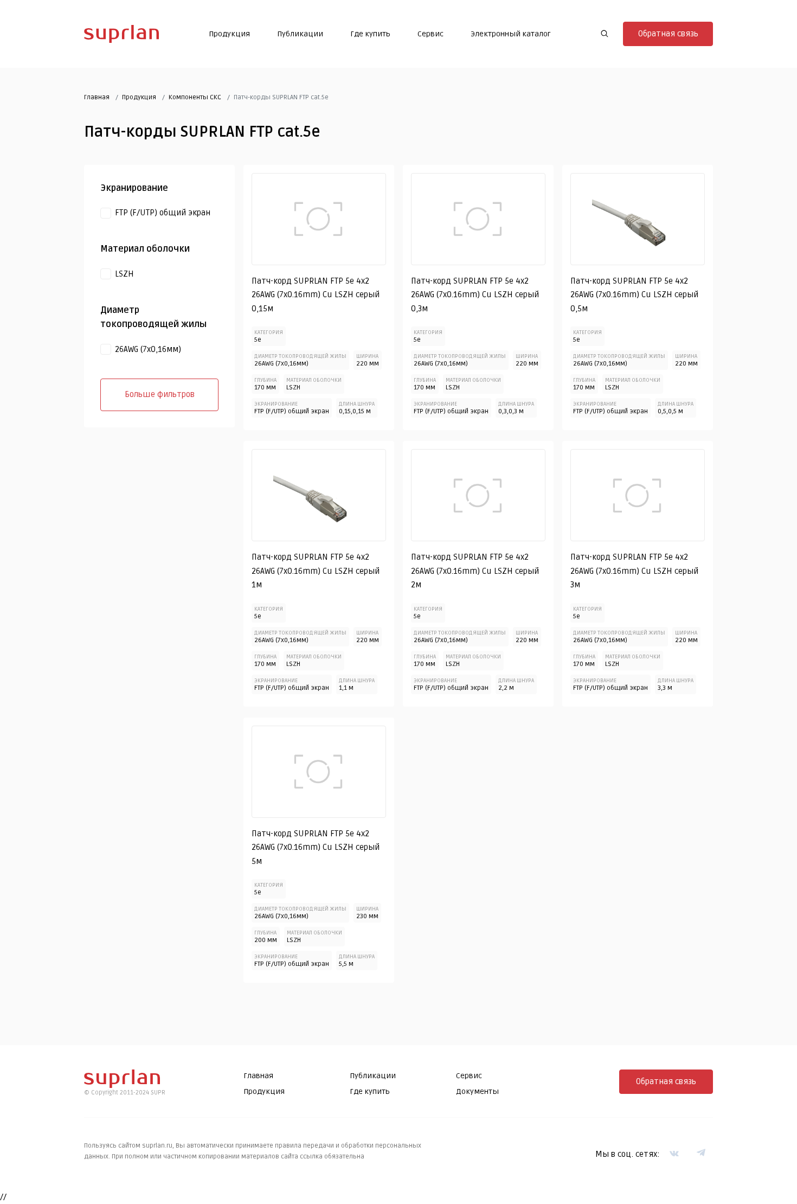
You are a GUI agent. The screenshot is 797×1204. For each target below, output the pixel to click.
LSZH (124, 274)
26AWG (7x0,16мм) (148, 349)
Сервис (430, 34)
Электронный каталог (511, 34)
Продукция (229, 34)
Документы (477, 1091)
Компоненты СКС (195, 97)
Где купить (370, 34)
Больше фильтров (160, 394)
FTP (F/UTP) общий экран (162, 212)
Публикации (300, 34)
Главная (97, 97)
